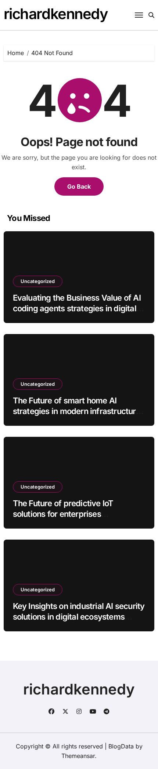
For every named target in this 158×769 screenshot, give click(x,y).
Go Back (79, 186)
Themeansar (78, 755)
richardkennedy (56, 14)
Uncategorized (38, 281)
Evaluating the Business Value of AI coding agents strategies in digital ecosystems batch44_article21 (77, 308)
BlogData (121, 746)
